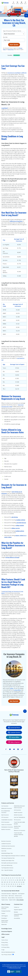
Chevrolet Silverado (6, 893)
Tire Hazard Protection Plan (8, 858)
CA (10, 878)
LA (15, 880)
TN (21, 884)
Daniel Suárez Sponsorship (4, 921)
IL (7, 880)
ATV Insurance (4, 817)
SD (19, 884)
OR (11, 884)
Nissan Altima (11, 897)
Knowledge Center (6, 928)
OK (9, 884)
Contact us (16, 907)
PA (13, 884)
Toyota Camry (4, 899)
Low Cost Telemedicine (19, 817)
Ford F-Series (4, 895)
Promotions (4, 918)
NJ (21, 882)
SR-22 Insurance (5, 822)
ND (14, 882)
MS (7, 882)
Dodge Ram (14, 893)
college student (20, 525)
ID (5, 880)
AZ (8, 878)
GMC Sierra (11, 895)
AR (6, 878)
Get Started (14, 701)
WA (8, 886)
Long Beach (4, 108)
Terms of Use (10, 49)
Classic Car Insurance (6, 824)
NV (2, 884)
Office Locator (5, 934)
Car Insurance (4, 806)
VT (6, 886)
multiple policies (19, 531)
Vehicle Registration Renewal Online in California (13, 855)
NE (16, 882)
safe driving (14, 517)
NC (12, 882)
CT (15, 878)
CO (12, 878)
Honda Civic (4, 897)
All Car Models (20, 899)
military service (15, 528)
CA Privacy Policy (5, 947)
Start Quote (14, 45)
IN (9, 880)
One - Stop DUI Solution (7, 870)
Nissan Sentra (19, 897)
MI (24, 880)
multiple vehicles (20, 520)
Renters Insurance (5, 829)
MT (9, 882)
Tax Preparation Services (7, 867)
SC (17, 884)
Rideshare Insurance (6, 848)
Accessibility (17, 918)
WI (10, 886)
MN (2, 882)
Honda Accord (18, 895)
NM (23, 882)
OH (6, 884)
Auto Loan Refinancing (6, 865)
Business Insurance (6, 841)
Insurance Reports (6, 931)
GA (23, 878)
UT (2, 886)
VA (4, 886)
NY (4, 884)
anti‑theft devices (21, 522)
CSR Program (4, 916)
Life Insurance (17, 810)
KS (11, 880)
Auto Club (3, 851)
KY (13, 880)
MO (5, 882)
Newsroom (4, 924)
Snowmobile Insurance (6, 819)
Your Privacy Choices (6, 954)
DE (19, 878)
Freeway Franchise (5, 911)
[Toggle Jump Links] (26, 15)
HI (1, 880)
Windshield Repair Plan (7, 853)
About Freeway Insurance (5, 907)
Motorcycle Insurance (6, 808)
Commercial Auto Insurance (8, 846)
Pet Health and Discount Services (9, 863)
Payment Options (18, 909)
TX (23, 884)
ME (22, 880)
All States (19, 886)
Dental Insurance (18, 815)
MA (17, 880)
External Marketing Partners (8, 952)
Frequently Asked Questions (18, 915)
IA (3, 880)
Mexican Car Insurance (19, 830)
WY (15, 886)
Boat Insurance (5, 815)
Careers (3, 913)
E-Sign (2, 949)
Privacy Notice (4, 945)
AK (2, 878)
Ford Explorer (21, 893)
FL (21, 878)
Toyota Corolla (12, 899)
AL (4, 878)
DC (17, 878)
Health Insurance (18, 812)
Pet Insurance (17, 819)
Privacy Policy (4, 942)
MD (20, 880)
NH (19, 882)
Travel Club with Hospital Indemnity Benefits (18, 834)
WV (13, 886)
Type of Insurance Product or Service (12, 31)
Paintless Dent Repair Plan (7, 860)
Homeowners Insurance (7, 827)
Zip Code (5, 37)
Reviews (16, 912)
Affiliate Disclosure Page (15, 967)
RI (15, 884)
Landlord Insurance (6, 843)
